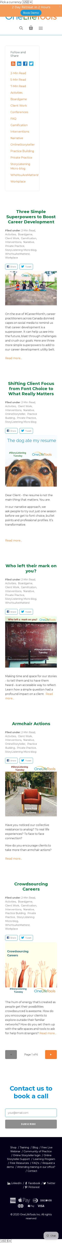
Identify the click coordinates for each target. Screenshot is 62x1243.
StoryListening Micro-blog (20, 250)
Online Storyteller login (26, 1155)
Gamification (19, 125)
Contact (32, 1170)
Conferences (19, 112)
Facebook (34, 1183)
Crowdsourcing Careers (31, 886)
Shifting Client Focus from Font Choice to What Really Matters (31, 388)
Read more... (13, 358)
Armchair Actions (31, 723)
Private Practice (21, 157)
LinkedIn (16, 1183)
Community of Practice (38, 1151)
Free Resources (19, 1163)
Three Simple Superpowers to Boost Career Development (31, 216)
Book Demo (31, 13)
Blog (35, 1147)
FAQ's (35, 1163)
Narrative (17, 138)
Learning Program (44, 1159)
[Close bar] (60, 6)
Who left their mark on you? (31, 568)
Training (24, 1147)
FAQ (13, 118)
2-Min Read (18, 73)
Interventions (20, 131)
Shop (13, 1147)
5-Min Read (18, 79)
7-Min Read (18, 86)
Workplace (18, 181)
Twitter (51, 1183)
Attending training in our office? (36, 1167)
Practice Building (22, 151)
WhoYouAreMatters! (24, 175)
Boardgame (19, 99)
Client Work (19, 105)
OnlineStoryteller (23, 144)
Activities (16, 92)
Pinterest (34, 1187)
